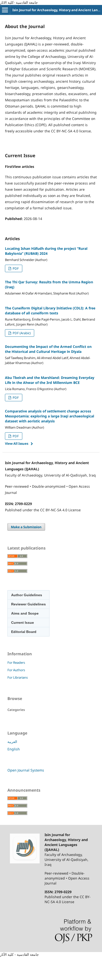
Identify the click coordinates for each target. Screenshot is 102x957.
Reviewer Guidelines (28, 604)
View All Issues (16, 443)
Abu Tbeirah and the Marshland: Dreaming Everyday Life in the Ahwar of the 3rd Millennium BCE (49, 380)
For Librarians (17, 677)
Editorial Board (23, 632)
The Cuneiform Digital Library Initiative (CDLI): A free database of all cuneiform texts (50, 310)
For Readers (16, 662)
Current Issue (22, 623)
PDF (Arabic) (21, 333)
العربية (12, 741)
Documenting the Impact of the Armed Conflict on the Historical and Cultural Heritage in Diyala (48, 349)
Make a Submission (26, 527)
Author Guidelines (26, 595)
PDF (15, 268)
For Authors (16, 670)
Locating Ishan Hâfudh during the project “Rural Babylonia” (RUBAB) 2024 (46, 251)
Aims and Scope (25, 613)
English (13, 749)
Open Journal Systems (25, 770)
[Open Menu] (5, 10)
